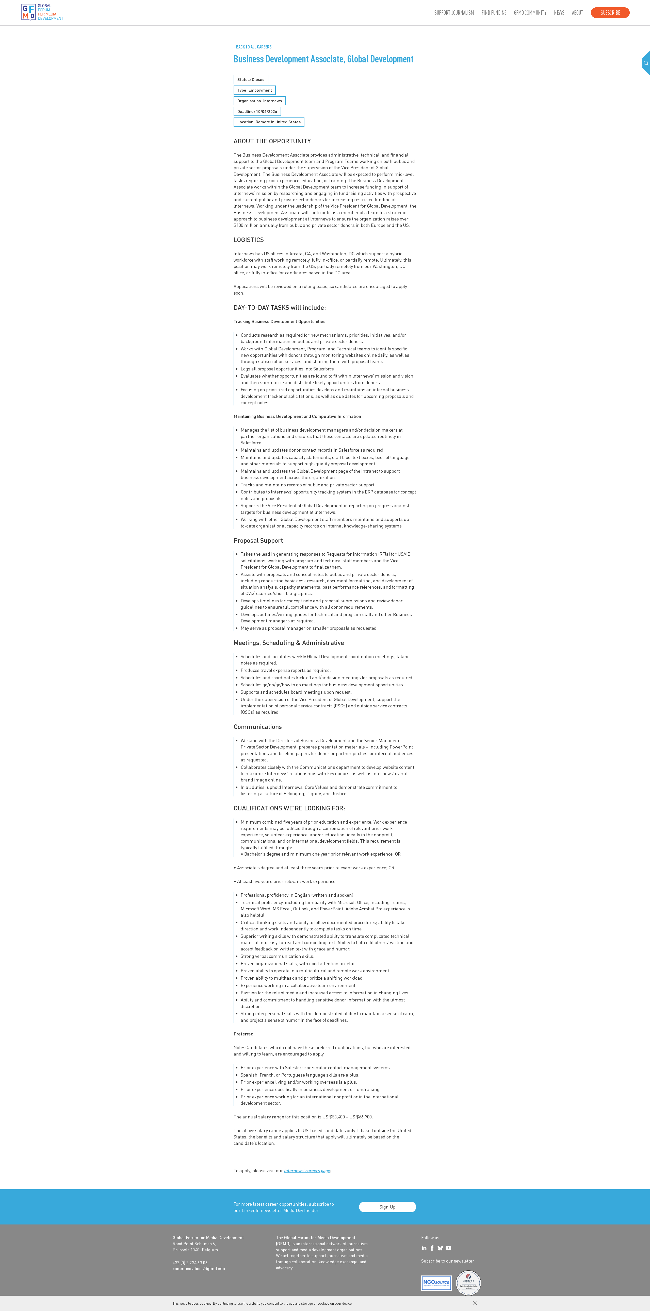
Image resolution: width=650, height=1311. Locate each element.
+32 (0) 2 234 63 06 (190, 1262)
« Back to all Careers (253, 46)
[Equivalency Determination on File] (436, 1283)
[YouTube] (448, 1248)
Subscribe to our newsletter (447, 1261)
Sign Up (388, 1207)
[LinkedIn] (424, 1248)
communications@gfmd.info (199, 1268)
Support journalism (454, 12)
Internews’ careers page (307, 1170)
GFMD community (530, 12)
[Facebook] (432, 1248)
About (577, 12)
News (559, 12)
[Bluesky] (440, 1248)
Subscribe (610, 12)
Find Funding (494, 12)
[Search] (646, 63)
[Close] (475, 1303)
